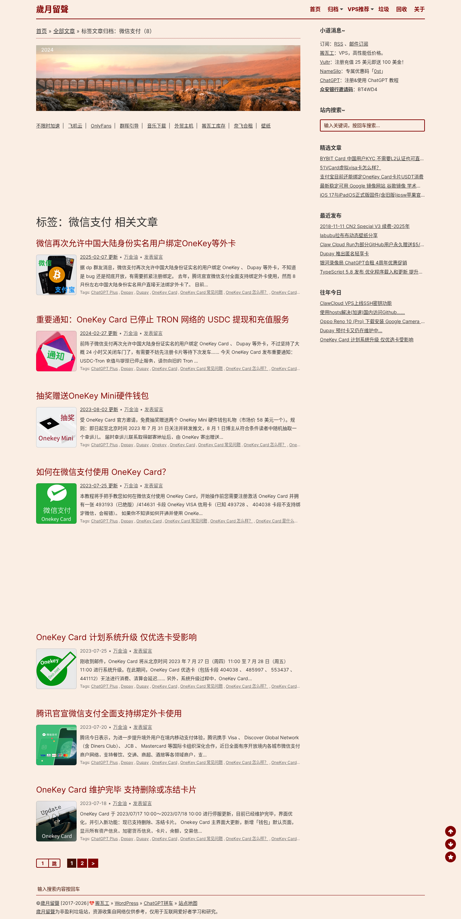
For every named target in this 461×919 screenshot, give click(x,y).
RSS (338, 44)
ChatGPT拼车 (158, 903)
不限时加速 (48, 125)
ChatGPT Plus (104, 292)
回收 (401, 9)
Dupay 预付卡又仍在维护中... (351, 330)
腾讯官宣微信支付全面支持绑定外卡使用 (109, 713)
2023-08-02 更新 (99, 409)
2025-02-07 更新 (99, 257)
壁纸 (266, 125)
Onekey (159, 444)
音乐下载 (156, 125)
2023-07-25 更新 (99, 485)
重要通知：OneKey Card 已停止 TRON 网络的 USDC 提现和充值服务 (162, 319)
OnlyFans (101, 125)
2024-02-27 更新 (98, 333)
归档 (333, 9)
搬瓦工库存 (213, 125)
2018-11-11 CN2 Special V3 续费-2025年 (365, 226)
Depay (127, 292)
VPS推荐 (358, 9)
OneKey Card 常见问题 (201, 292)
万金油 (131, 257)
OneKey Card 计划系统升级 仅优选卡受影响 (116, 637)
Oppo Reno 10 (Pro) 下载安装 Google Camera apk (374, 321)
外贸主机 (183, 125)
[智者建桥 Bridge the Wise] (168, 109)
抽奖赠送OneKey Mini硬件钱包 (92, 396)
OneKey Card (164, 292)
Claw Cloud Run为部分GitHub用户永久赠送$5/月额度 (377, 244)
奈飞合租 (243, 125)
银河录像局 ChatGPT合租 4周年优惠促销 (363, 262)
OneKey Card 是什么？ (292, 292)
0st (377, 71)
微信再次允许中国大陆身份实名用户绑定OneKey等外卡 (136, 243)
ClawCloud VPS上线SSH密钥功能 (356, 303)
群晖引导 (129, 125)
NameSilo (330, 71)
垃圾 (383, 9)
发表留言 (153, 257)
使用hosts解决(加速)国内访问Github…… (362, 312)
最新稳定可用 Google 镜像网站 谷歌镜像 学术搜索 (373, 186)
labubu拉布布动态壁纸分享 (349, 235)
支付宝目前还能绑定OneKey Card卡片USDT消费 (372, 176)
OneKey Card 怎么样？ (247, 292)
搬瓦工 (327, 53)
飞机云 (75, 125)
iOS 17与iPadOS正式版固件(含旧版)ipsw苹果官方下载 (377, 195)
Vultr (325, 62)
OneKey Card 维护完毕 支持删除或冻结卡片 (116, 790)
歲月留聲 (52, 9)
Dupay (142, 292)
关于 (419, 9)
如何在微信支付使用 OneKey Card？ (103, 472)
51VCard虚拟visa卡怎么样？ (350, 167)
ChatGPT (330, 80)
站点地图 (188, 903)
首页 (315, 9)
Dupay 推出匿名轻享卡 (344, 253)
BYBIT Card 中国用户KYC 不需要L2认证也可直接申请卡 (379, 158)
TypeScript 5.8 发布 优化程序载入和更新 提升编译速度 (378, 272)
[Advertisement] (168, 171)
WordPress (126, 903)
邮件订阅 (358, 44)
